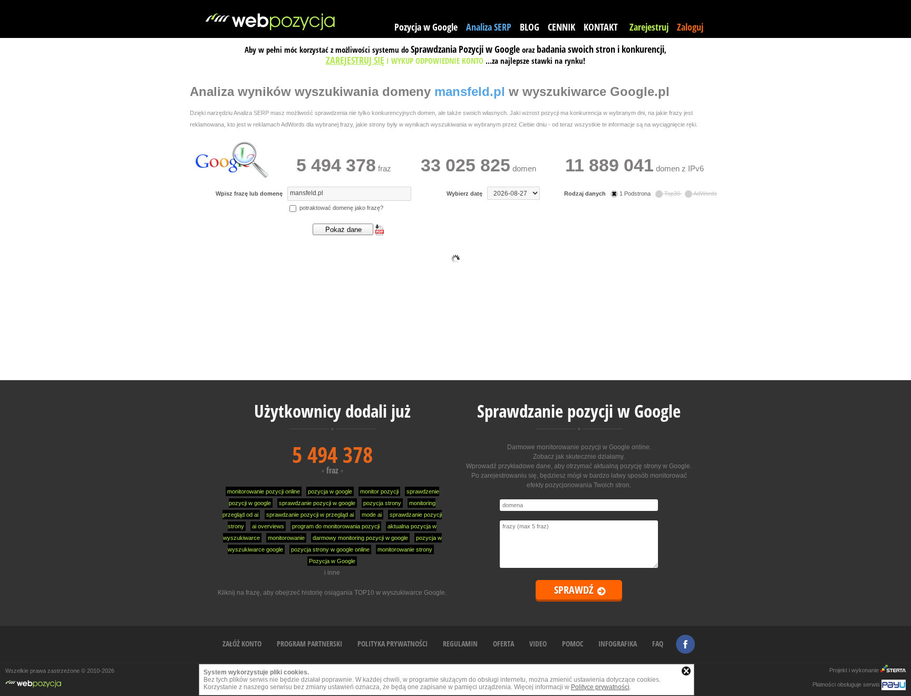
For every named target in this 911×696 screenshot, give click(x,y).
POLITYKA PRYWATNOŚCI (392, 644)
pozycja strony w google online (330, 549)
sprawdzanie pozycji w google (317, 503)
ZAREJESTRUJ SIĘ (355, 60)
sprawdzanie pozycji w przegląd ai (310, 514)
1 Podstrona (635, 193)
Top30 (672, 193)
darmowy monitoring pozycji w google (360, 538)
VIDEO (538, 644)
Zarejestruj (648, 27)
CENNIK (561, 27)
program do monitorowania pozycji (336, 526)
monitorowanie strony (404, 549)
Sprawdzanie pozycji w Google (579, 411)
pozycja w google (330, 491)
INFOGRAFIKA (617, 644)
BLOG (529, 27)
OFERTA (503, 644)
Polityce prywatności (600, 687)
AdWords (704, 193)
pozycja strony (382, 503)
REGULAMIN (460, 644)
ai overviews (268, 526)
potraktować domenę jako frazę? (340, 208)
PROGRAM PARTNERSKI (309, 644)
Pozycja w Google (426, 27)
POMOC (572, 644)
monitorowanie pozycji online (263, 491)
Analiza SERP (488, 27)
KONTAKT (601, 27)
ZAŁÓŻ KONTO (241, 644)
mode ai (372, 514)
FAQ (657, 644)
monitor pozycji (379, 491)
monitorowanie (286, 538)
